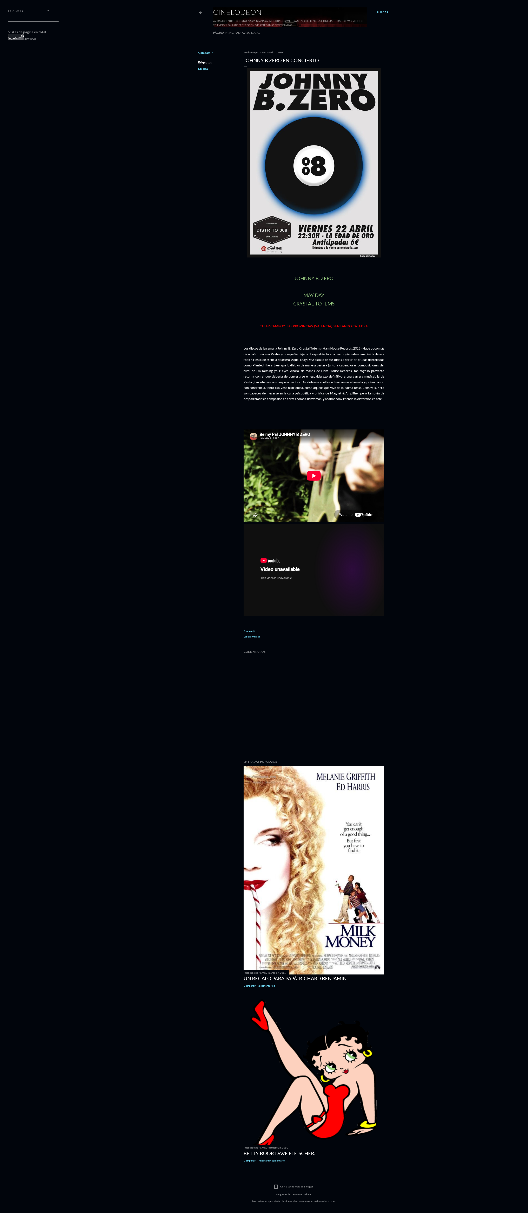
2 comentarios (266, 985)
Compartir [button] (205, 52)
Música (203, 68)
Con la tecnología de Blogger (296, 1186)
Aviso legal (251, 32)
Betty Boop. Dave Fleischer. (279, 1153)
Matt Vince (304, 1194)
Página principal (226, 32)
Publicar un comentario (271, 1160)
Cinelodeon (237, 11)
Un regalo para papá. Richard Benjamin (295, 978)
